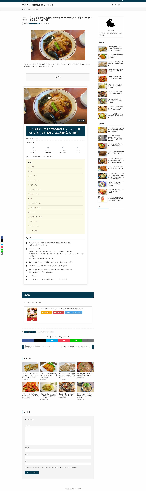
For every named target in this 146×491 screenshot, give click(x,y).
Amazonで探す (46, 312)
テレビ (47, 332)
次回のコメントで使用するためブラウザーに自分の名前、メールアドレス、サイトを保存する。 (52, 467)
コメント (28, 425)
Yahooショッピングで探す (74, 312)
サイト (27, 461)
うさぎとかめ (36, 23)
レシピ (30, 23)
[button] (28, 340)
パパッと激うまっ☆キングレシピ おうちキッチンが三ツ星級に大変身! (61, 308)
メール (27, 454)
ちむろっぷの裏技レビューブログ (38, 5)
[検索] (122, 1)
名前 (27, 447)
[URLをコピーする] (88, 340)
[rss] (120, 1)
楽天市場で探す (58, 312)
